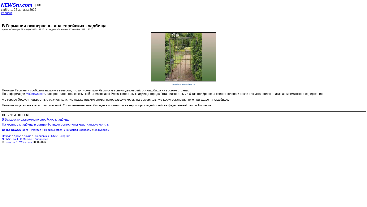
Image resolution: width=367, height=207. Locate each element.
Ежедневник (41, 135)
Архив (27, 135)
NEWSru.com (16, 5)
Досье (17, 135)
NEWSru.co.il (10, 138)
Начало (6, 135)
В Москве (26, 138)
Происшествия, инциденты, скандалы (67, 129)
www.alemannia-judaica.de (183, 84)
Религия (6, 13)
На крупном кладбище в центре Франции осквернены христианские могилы (56, 124)
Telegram (64, 135)
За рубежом (101, 129)
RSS (54, 135)
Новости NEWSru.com (18, 142)
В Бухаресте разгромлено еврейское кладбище (35, 119)
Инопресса (41, 138)
